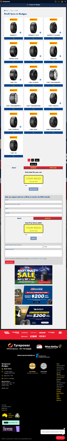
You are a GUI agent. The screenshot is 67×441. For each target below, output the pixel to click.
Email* (6, 208)
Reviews (59, 400)
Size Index (4, 405)
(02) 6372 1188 (8, 376)
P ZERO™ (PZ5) (13, 82)
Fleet (58, 395)
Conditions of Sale (17, 438)
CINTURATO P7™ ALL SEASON (53, 35)
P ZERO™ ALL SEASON (33, 82)
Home (6, 10)
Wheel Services (60, 386)
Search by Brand (60, 369)
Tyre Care (59, 370)
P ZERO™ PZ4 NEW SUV (13, 129)
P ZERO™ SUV (13, 153)
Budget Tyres (4, 408)
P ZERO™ (33, 58)
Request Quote (9, 262)
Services (59, 379)
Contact (59, 391)
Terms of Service (40, 258)
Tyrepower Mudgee (34, 4)
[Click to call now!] (55, 1)
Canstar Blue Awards (6, 406)
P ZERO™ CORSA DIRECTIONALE (33, 105)
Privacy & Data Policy (9, 438)
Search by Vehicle (61, 365)
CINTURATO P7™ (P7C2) (33, 35)
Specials (59, 389)
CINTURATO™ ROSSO (13, 58)
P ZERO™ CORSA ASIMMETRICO (53, 82)
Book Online (60, 393)
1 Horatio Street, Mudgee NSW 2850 (9, 372)
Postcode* (7, 213)
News (58, 396)
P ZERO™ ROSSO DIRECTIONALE (53, 129)
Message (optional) (9, 249)
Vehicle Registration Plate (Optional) (13, 245)
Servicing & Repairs (61, 382)
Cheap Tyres (4, 410)
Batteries (58, 381)
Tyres (58, 364)
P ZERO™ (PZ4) (53, 58)
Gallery (59, 398)
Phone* (12, 204)
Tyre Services (59, 384)
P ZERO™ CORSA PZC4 (53, 105)
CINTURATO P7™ (13, 35)
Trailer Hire (59, 388)
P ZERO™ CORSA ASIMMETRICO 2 (13, 105)
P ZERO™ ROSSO (33, 129)
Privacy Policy (31, 258)
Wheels (59, 374)
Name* (6, 200)
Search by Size (60, 367)
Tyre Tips (59, 372)
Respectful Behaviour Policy (26, 438)
